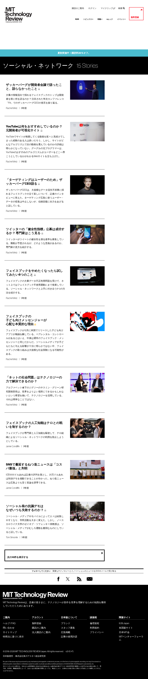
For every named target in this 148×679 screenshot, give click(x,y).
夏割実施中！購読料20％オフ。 (74, 53)
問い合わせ (8, 627)
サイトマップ (10, 632)
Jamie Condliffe (13, 446)
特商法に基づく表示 (13, 636)
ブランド (65, 623)
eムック (110, 19)
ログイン (92, 8)
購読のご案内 (78, 8)
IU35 (77, 19)
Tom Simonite (12, 537)
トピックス (88, 19)
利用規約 (94, 627)
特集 (100, 19)
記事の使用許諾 (69, 636)
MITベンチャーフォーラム (131, 638)
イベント (121, 19)
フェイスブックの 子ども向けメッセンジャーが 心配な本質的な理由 (26, 320)
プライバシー (97, 632)
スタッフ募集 (68, 627)
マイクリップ (107, 8)
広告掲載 (65, 632)
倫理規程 (94, 623)
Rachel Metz (11, 108)
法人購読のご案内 (41, 632)
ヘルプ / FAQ (9, 623)
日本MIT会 (124, 632)
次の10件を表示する (17, 557)
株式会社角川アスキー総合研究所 (30, 656)
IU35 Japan (124, 623)
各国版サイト (126, 627)
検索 (120, 8)
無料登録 (135, 17)
